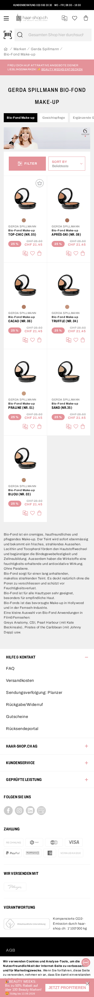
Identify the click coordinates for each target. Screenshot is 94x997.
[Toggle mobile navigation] (6, 18)
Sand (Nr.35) (62, 408)
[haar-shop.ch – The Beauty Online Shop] (32, 18)
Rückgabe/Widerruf (24, 704)
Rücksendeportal (22, 728)
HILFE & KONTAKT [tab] (21, 657)
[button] (67, 988)
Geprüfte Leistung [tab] (24, 779)
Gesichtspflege (53, 117)
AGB (10, 950)
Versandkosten (20, 680)
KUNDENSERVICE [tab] (20, 763)
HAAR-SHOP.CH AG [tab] (22, 746)
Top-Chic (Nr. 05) (22, 234)
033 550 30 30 (44, 5)
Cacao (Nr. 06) (20, 321)
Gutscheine (17, 716)
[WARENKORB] (85, 18)
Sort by (61, 162)
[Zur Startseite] (6, 49)
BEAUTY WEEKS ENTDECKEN (62, 69)
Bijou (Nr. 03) (19, 494)
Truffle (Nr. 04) (65, 321)
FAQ (10, 668)
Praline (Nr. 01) (21, 408)
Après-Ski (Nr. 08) (66, 234)
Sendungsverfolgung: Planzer (34, 692)
